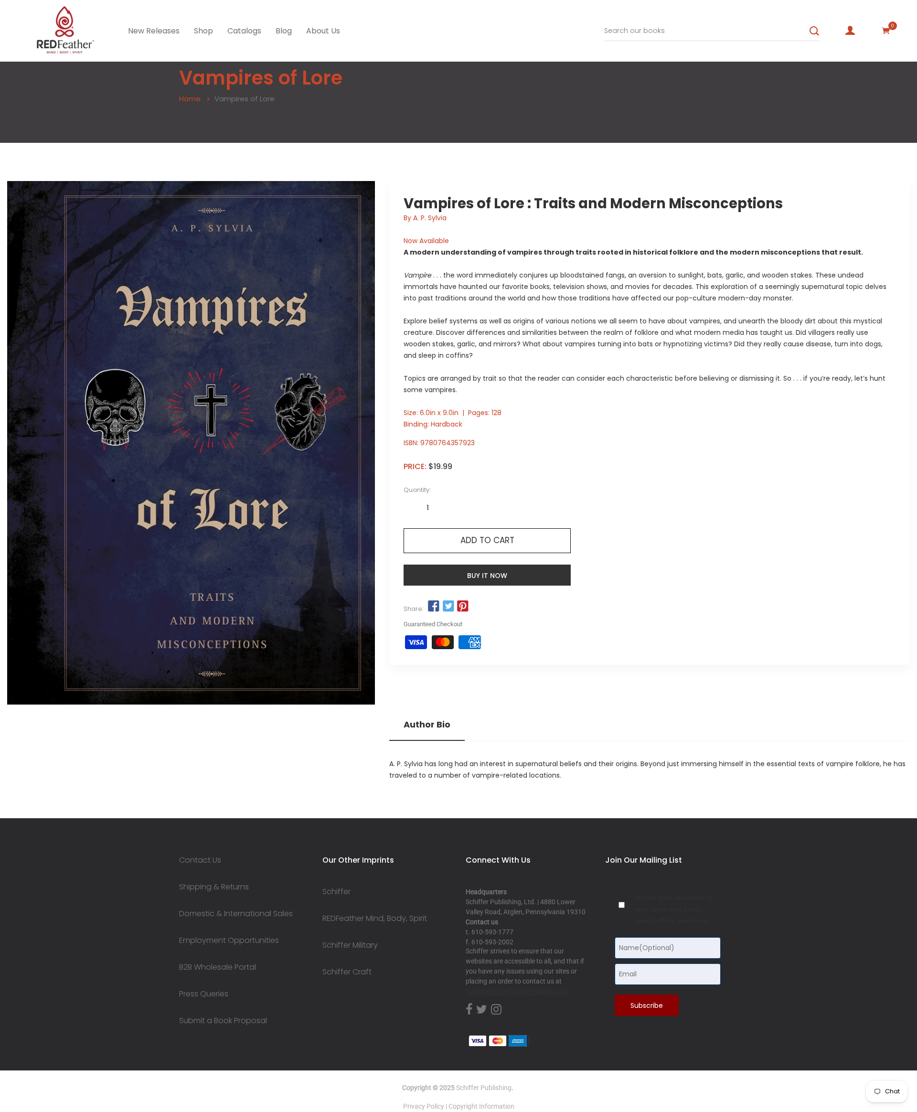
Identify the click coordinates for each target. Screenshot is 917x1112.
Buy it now (487, 575)
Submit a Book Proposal (223, 1021)
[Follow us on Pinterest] (463, 606)
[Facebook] (469, 1010)
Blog (284, 30)
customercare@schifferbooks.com (517, 991)
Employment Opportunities (229, 940)
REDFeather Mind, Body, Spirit (374, 918)
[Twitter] (481, 1010)
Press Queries (203, 994)
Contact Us (200, 860)
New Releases (154, 30)
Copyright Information (481, 1106)
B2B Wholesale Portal (217, 967)
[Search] (814, 31)
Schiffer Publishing (484, 1087)
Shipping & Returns (214, 887)
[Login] (850, 30)
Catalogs (244, 30)
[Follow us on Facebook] (433, 606)
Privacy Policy (423, 1106)
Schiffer (336, 892)
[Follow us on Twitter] (448, 606)
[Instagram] (496, 1010)
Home (190, 99)
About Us (323, 30)
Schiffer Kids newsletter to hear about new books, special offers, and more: (673, 909)
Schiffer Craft (347, 972)
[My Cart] (886, 30)
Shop (203, 30)
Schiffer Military (350, 945)
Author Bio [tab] (427, 724)
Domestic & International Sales (236, 914)
